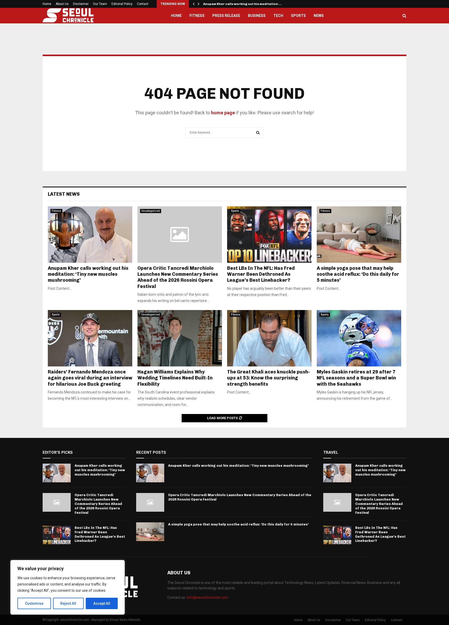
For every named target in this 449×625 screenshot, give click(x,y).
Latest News (64, 194)
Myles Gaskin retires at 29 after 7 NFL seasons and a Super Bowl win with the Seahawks (356, 378)
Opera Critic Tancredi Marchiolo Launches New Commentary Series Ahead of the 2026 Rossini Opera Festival (177, 277)
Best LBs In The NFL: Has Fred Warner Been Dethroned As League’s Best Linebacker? (261, 274)
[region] (67, 587)
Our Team (100, 4)
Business (257, 16)
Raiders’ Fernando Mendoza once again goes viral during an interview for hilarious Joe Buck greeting (90, 378)
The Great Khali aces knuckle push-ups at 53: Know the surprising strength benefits (268, 378)
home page (223, 112)
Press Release (226, 16)
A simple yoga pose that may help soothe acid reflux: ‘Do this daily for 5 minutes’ (358, 274)
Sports (298, 16)
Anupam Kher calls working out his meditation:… (242, 4)
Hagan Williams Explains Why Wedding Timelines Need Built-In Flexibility (175, 378)
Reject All (68, 603)
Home (47, 4)
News (319, 16)
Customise (34, 603)
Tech (278, 16)
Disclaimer (81, 4)
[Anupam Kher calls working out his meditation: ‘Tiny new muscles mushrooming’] (90, 234)
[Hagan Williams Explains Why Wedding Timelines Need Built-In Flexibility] (179, 338)
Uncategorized (150, 210)
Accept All (101, 603)
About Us (62, 4)
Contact (142, 4)
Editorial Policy (122, 4)
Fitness (196, 16)
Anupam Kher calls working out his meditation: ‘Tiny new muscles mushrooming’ (88, 274)
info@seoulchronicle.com (207, 597)
